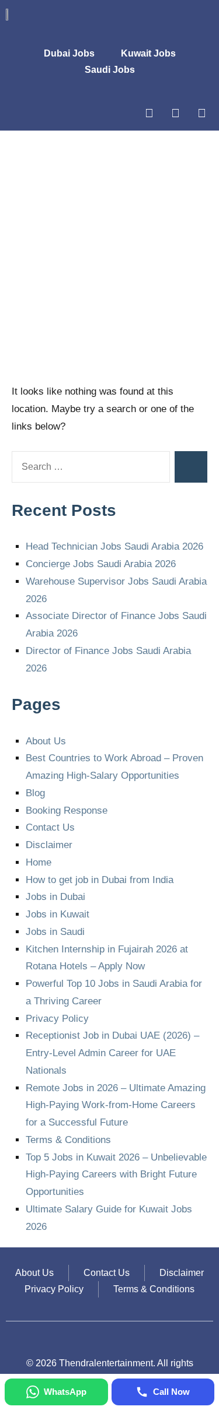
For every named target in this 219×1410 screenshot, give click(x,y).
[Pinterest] (201, 113)
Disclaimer (49, 844)
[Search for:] (91, 467)
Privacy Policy (57, 1018)
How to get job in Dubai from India (99, 879)
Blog (35, 793)
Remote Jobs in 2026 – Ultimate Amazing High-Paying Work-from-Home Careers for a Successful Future (116, 1105)
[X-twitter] (175, 113)
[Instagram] (149, 113)
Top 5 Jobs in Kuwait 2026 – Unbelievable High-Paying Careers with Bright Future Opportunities (116, 1175)
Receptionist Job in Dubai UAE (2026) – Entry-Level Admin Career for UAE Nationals (112, 1053)
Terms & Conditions (68, 1139)
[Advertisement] (109, 257)
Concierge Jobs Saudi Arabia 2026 (101, 563)
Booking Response (66, 810)
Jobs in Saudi (55, 931)
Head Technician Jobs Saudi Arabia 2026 (114, 546)
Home (38, 862)
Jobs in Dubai (55, 896)
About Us (46, 741)
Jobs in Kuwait (57, 914)
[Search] (191, 467)
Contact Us (50, 827)
